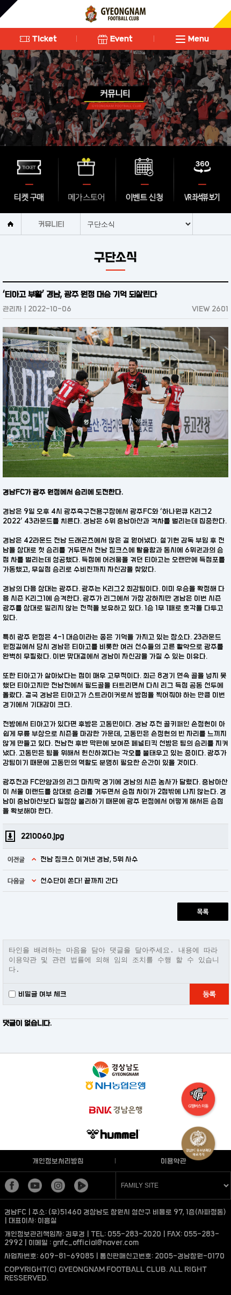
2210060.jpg (42, 836)
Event (121, 38)
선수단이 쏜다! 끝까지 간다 (79, 880)
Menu (198, 38)
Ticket (44, 38)
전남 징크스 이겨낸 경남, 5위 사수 (89, 859)
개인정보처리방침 (58, 1161)
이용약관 (173, 1161)
